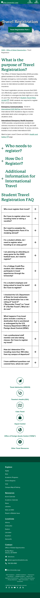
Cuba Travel (20, 411)
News (7, 503)
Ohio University (13, 585)
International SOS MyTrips (11, 109)
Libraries (8, 506)
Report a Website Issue (12, 513)
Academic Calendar (11, 500)
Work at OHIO (9, 510)
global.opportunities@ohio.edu (18, 560)
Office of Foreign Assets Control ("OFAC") (20, 436)
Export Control (20, 424)
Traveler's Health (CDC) (20, 399)
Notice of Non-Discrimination (27, 578)
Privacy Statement (12, 580)
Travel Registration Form (19, 29)
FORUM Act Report (20, 576)
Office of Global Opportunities (16, 50)
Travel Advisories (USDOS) (20, 387)
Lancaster (8, 532)
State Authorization (23, 580)
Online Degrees (10, 481)
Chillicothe (8, 526)
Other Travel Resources (20, 448)
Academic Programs (11, 477)
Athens (7, 522)
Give (6, 474)
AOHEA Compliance (21, 575)
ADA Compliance (10, 575)
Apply (7, 471)
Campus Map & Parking (12, 487)
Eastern (7, 529)
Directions (11, 557)
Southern (8, 536)
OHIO (3, 50)
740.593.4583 (12, 563)
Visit (6, 484)
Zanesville (8, 539)
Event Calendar (10, 497)
